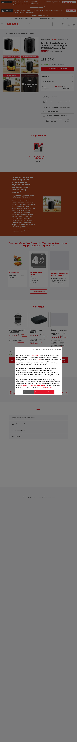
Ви (40, 359)
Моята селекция (28, 392)
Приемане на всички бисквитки (44, 392)
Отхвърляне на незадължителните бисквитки (47, 349)
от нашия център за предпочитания (33, 385)
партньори (35, 355)
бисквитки (48, 387)
